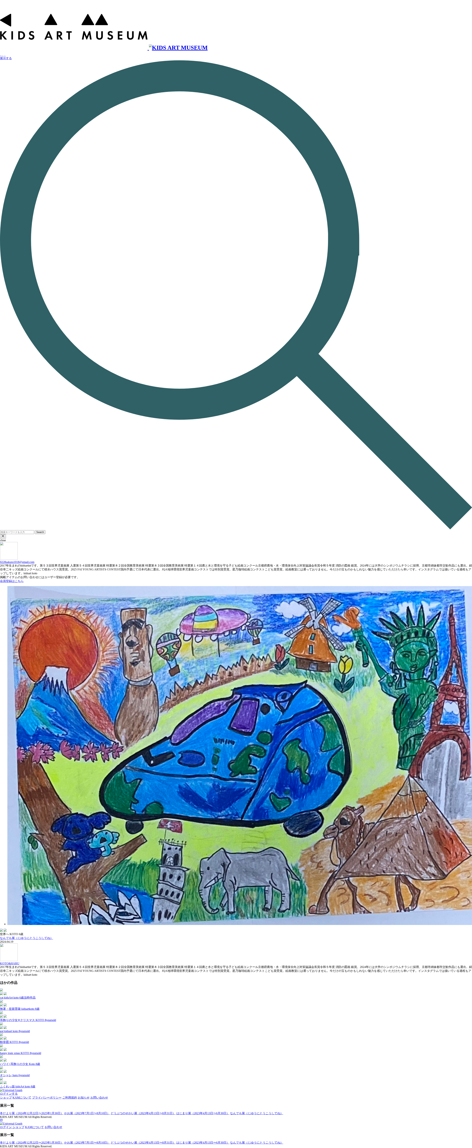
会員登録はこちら (12, 581)
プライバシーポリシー (47, 1097)
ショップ (6, 1097)
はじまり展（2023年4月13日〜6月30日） (202, 1113)
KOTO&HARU (9, 963)
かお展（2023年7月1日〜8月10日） (87, 1113)
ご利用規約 (69, 1097)
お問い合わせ (99, 1097)
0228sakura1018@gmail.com (17, 562)
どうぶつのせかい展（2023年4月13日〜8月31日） (143, 1113)
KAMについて (22, 1097)
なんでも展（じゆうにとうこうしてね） (26, 938)
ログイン (6, 1127)
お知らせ (84, 1097)
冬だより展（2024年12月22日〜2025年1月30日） (31, 1113)
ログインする (9, 1093)
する (6, 58)
